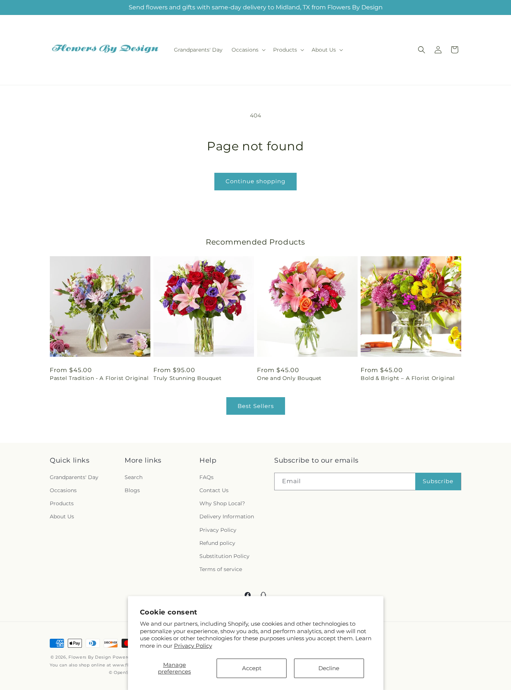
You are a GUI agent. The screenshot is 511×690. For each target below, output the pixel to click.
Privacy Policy (193, 645)
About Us (62, 516)
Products (62, 503)
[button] (248, 50)
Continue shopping (255, 181)
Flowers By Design (89, 657)
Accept (251, 668)
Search (134, 477)
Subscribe (438, 481)
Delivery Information (226, 516)
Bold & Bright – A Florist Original (408, 378)
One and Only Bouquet (289, 378)
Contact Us (214, 490)
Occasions (63, 490)
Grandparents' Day (74, 477)
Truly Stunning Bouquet (187, 378)
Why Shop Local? (222, 503)
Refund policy (217, 543)
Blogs (132, 490)
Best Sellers (256, 406)
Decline (328, 668)
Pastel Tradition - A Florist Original (99, 378)
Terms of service (220, 569)
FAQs (206, 477)
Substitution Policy (224, 556)
